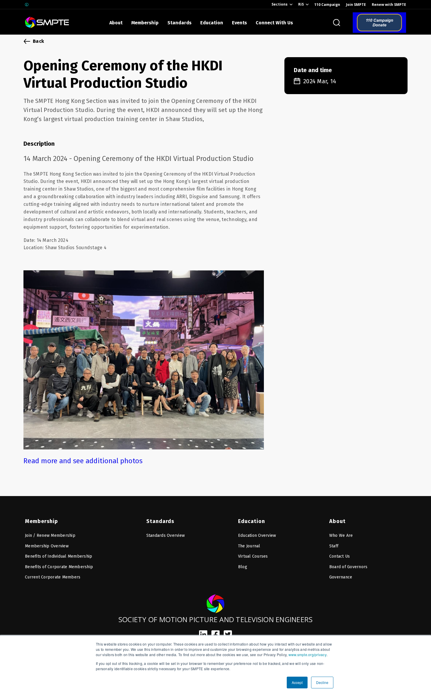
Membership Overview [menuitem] (47, 546)
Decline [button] (322, 682)
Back (38, 41)
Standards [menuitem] (160, 521)
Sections (280, 4)
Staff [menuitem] (333, 546)
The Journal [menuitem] (249, 546)
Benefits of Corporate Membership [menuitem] (59, 566)
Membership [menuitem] (41, 521)
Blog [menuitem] (242, 566)
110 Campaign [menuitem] (327, 4)
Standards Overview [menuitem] (165, 535)
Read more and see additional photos (82, 461)
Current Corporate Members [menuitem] (52, 577)
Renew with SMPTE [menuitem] (389, 4)
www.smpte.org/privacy (308, 654)
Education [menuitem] (251, 521)
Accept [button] (297, 682)
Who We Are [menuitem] (341, 535)
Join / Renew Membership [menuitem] (50, 535)
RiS (301, 4)
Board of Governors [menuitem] (348, 566)
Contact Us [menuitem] (339, 556)
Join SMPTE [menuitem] (356, 4)
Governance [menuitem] (340, 577)
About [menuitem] (337, 521)
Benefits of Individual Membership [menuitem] (58, 556)
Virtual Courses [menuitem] (253, 556)
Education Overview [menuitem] (257, 535)
